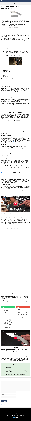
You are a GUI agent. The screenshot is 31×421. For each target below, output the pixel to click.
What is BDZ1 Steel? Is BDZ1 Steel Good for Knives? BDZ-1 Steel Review (16, 366)
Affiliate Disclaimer (7, 415)
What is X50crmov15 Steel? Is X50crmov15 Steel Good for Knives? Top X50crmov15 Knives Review (16, 372)
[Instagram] (15, 409)
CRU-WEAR (3, 29)
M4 (8, 186)
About (17, 415)
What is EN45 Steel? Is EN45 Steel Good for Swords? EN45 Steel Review (16, 370)
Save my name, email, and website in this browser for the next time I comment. (15, 398)
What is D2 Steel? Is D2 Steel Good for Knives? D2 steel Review (14, 374)
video (14, 141)
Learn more (23, 3)
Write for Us (24, 415)
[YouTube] (18, 409)
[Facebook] (12, 409)
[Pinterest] (17, 409)
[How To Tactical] (3, 1)
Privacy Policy (13, 415)
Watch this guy (17, 132)
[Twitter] (14, 409)
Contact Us (20, 415)
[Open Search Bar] (26, 1)
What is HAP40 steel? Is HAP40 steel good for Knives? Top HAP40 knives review (15, 368)
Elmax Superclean (4, 172)
